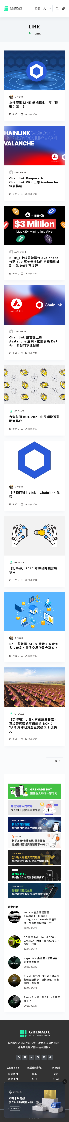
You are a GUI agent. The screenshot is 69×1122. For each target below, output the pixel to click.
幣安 (55, 1074)
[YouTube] (37, 1057)
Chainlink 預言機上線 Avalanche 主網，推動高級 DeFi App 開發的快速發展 (34, 341)
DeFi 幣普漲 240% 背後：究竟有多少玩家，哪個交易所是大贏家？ (33, 646)
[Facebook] (18, 1057)
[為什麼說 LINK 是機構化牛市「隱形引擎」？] (34, 70)
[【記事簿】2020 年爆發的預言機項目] (34, 536)
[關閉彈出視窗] (64, 1081)
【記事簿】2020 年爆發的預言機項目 (33, 570)
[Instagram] (44, 1057)
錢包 (34, 1078)
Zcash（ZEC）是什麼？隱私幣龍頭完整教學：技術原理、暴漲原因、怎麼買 (41, 979)
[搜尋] (57, 8)
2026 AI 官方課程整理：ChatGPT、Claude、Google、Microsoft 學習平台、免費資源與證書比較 (40, 918)
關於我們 (13, 1074)
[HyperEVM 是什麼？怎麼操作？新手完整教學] (14, 962)
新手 (34, 1074)
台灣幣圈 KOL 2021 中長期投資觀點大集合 (34, 419)
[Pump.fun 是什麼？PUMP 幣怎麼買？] (14, 1001)
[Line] (50, 1057)
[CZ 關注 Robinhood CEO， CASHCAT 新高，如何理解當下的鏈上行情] (14, 941)
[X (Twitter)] (24, 1057)
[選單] (63, 8)
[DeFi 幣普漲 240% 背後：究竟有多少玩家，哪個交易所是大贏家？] (34, 611)
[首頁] (29, 33)
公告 (15, 193)
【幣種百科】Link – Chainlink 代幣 (34, 494)
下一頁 (53, 761)
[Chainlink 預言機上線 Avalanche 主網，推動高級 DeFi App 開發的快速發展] (34, 305)
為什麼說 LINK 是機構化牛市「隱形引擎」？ (33, 104)
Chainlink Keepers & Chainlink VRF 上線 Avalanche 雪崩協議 (33, 182)
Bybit (56, 1078)
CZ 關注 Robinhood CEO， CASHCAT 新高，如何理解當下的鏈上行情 (41, 940)
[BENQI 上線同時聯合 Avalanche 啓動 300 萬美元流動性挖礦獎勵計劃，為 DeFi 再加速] (34, 225)
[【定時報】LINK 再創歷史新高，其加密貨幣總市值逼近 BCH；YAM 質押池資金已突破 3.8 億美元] (34, 687)
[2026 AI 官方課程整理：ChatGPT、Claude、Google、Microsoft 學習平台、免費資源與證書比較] (14, 917)
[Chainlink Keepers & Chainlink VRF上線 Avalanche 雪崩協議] (34, 146)
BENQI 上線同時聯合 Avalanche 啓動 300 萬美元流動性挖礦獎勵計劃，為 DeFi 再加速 (34, 261)
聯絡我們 (13, 1078)
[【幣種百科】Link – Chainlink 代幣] (34, 460)
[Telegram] (31, 1057)
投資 (15, 114)
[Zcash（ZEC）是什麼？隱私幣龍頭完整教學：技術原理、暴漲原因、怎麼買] (14, 980)
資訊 (15, 353)
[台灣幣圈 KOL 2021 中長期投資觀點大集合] (34, 384)
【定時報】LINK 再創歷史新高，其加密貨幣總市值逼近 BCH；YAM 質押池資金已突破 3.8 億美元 (33, 725)
